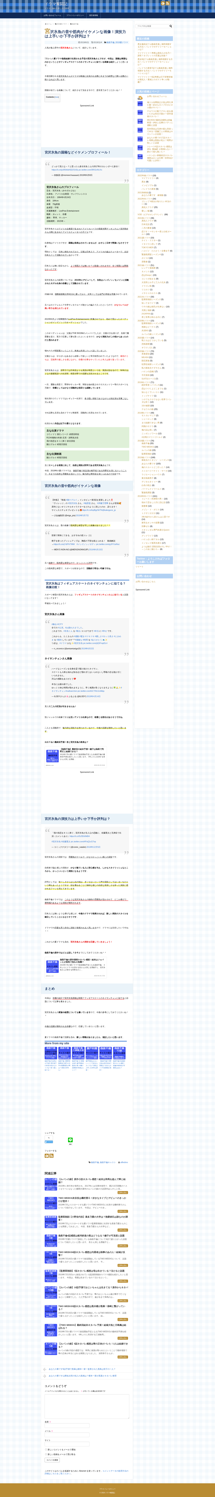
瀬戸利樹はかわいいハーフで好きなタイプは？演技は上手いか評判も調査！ (92, 1065)
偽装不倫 (110, 42)
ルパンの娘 (147, 450)
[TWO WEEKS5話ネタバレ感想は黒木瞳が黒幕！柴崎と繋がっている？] (51, 1311)
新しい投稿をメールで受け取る (62, 1454)
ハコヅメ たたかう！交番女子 (155, 251)
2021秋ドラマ (144, 218)
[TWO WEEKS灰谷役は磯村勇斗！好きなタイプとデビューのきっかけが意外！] (51, 1203)
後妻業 (145, 506)
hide (56, 97)
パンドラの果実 (149, 189)
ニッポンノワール (150, 433)
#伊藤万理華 (102, 503)
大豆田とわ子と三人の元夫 (153, 282)
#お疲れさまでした (73, 628)
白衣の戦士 (147, 485)
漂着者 (145, 262)
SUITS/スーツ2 (148, 379)
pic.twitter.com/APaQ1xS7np (83, 842)
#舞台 (54, 624)
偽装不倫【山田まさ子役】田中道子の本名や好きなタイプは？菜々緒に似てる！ (51, 1065)
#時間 (85, 640)
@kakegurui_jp (109, 510)
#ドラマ (63, 643)
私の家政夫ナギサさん (151, 368)
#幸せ (104, 631)
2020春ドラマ (144, 351)
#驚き (82, 636)
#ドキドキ (89, 636)
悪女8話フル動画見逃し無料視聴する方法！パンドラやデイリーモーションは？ (155, 61)
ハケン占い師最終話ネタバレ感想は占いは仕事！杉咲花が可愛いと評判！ (160, 158)
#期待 (59, 640)
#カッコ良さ (107, 636)
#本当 (96, 631)
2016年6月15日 (96, 550)
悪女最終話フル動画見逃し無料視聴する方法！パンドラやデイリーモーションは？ (154, 46)
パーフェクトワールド (151, 489)
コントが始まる (149, 279)
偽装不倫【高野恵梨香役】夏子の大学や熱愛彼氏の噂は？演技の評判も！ (64, 1065)
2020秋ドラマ (144, 321)
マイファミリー (149, 178)
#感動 (76, 636)
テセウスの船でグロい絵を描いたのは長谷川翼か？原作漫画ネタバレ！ (160, 113)
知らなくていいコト (151, 392)
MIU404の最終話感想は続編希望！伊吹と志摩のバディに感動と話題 (160, 122)
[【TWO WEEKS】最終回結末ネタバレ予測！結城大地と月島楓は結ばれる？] (51, 1330)
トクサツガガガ (149, 513)
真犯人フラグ (148, 207)
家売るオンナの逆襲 (151, 523)
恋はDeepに (147, 275)
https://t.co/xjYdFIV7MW (64, 544)
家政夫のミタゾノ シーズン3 (155, 460)
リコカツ (146, 290)
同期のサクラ (148, 426)
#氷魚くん (68, 631)
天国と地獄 (147, 310)
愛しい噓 (146, 211)
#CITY (60, 624)
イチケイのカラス (150, 293)
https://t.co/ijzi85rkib (60, 170)
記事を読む (122, 1193)
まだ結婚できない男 (151, 423)
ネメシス (146, 271)
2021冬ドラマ (144, 297)
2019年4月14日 (94, 696)
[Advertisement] (87, 124)
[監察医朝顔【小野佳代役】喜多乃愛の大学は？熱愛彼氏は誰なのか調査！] (51, 1222)
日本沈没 (146, 224)
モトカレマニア (149, 415)
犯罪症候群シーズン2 (151, 364)
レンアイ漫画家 (149, 268)
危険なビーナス (149, 327)
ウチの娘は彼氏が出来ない (153, 307)
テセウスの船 (148, 409)
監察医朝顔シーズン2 (151, 299)
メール (49, 1431)
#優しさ (98, 636)
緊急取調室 (147, 492)
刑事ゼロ (146, 526)
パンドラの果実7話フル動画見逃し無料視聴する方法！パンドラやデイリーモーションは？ (155, 70)
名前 (48, 1422)
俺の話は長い (148, 430)
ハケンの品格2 (148, 371)
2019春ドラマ (144, 457)
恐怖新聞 (146, 344)
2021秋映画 (143, 193)
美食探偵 (146, 354)
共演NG (145, 330)
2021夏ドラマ (144, 238)
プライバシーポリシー (75, 15)
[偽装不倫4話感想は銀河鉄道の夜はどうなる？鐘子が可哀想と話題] (51, 1241)
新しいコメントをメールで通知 (62, 1450)
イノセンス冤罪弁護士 (151, 543)
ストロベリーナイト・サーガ (154, 471)
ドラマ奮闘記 (56, 4)
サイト (48, 1440)
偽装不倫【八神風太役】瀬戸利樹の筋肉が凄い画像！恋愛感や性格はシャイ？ (78, 1065)
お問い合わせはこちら (146, 582)
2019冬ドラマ (144, 382)
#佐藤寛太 (65, 842)
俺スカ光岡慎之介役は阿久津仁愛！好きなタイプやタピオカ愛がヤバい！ (160, 105)
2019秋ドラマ (144, 413)
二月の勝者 (147, 228)
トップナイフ (148, 396)
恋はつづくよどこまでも (152, 389)
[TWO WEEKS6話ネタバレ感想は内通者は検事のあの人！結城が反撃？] (51, 1257)
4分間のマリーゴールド (152, 437)
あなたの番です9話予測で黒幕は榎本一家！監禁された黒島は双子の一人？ (82, 1369)
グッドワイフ (148, 536)
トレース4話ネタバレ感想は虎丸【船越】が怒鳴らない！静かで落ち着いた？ (160, 149)
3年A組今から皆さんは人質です (156, 517)
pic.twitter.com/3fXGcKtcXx (90, 170)
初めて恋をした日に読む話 (153, 502)
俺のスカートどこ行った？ (153, 467)
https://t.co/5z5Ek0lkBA (80, 836)
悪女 (144, 182)
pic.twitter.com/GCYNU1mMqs (91, 691)
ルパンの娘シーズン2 (151, 334)
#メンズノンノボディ (86, 544)
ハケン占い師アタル (151, 539)
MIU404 (145, 357)
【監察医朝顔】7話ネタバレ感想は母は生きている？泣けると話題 (91, 1271)
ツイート (140, 567)
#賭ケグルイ (71, 500)
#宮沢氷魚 (73, 170)
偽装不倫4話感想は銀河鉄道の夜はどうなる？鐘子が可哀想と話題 (91, 1235)
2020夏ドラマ (144, 338)
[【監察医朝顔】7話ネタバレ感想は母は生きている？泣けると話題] (51, 1276)
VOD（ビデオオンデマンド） (151, 214)
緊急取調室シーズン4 (151, 254)
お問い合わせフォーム (52, 15)
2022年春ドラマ (145, 175)
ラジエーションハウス (151, 474)
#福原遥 (87, 503)
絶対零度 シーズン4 (150, 385)
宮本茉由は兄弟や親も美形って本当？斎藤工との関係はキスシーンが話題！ (160, 131)
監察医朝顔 (147, 454)
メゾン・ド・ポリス (151, 510)
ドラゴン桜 (147, 286)
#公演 (60, 628)
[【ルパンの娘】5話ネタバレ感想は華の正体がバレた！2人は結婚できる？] (51, 1349)
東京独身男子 (148, 478)
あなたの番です (149, 464)
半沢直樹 (146, 375)
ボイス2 (145, 258)
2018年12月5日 (93, 847)
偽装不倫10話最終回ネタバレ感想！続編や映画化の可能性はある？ (119, 1064)
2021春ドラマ (144, 265)
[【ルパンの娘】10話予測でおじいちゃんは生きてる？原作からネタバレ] (51, 1292)
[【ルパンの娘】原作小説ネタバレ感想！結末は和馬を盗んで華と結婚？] (51, 1184)
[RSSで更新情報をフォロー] (168, 3)
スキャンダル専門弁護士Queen (155, 530)
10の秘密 (146, 406)
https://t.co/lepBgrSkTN (92, 510)
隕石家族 (146, 361)
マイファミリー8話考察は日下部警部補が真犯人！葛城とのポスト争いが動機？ (155, 79)
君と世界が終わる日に (151, 317)
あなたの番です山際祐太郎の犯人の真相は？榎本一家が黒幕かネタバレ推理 (82, 1376)
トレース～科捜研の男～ (152, 499)
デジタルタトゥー (150, 482)
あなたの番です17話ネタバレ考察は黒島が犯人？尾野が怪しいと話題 (160, 140)
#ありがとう (96, 640)
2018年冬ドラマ (145, 496)
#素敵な (78, 640)
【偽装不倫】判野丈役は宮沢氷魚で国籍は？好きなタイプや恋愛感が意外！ (105, 1065)
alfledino (124, 1162)
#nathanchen (71, 691)
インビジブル (148, 185)
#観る (78, 631)
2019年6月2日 (87, 649)
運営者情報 (93, 15)
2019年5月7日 (82, 515)
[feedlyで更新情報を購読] (163, 3)
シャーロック (148, 419)
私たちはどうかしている (152, 340)
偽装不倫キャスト (108, 1162)
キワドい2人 (147, 348)
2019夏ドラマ (121, 42)
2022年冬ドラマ (145, 199)
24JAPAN (146, 314)
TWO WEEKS (148, 447)
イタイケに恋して (150, 244)
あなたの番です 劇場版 (152, 195)
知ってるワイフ (149, 303)
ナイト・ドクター (150, 240)
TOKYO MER (148, 247)
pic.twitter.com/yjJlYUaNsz (108, 544)
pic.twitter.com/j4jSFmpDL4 (95, 643)
